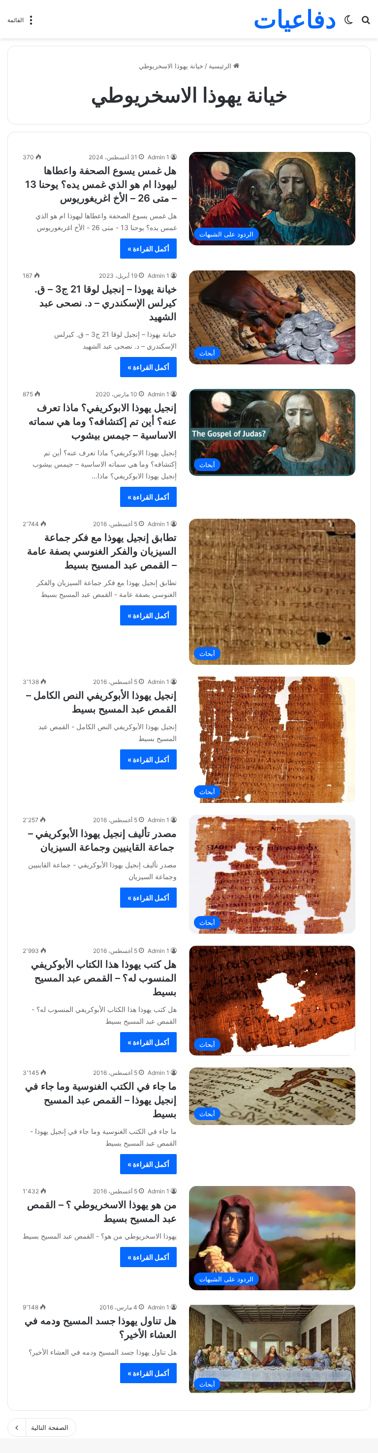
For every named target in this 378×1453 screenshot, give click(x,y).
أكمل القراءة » (148, 248)
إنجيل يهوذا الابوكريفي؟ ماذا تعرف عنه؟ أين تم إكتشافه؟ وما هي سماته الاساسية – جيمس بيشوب (103, 421)
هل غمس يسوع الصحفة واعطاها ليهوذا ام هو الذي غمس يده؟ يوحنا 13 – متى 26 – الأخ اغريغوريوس (101, 184)
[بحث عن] (366, 23)
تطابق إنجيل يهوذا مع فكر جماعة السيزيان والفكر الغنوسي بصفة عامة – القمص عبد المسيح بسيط (102, 551)
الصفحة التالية (49, 1427)
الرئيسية (221, 66)
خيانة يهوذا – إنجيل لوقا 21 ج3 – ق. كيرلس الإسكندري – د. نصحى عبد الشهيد (105, 303)
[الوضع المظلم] (348, 23)
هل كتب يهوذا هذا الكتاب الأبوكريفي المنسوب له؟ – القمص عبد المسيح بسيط (104, 978)
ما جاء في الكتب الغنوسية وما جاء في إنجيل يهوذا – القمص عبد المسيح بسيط (101, 1100)
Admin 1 (158, 157)
